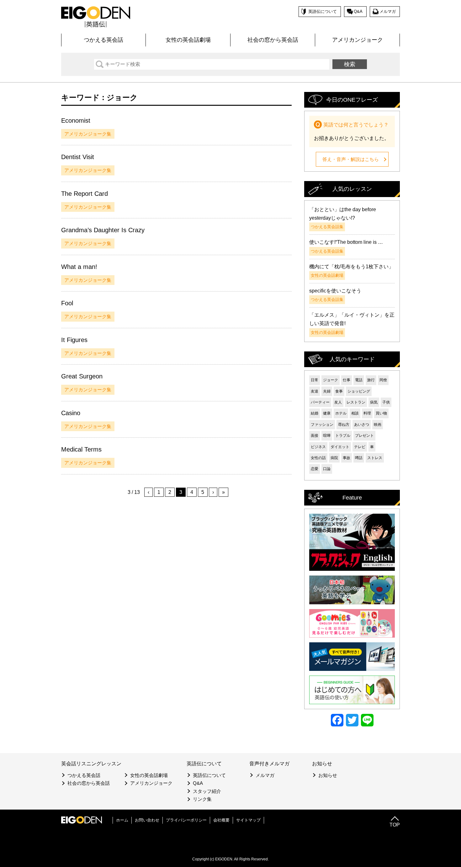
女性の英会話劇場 (188, 40)
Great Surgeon (82, 376)
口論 (327, 469)
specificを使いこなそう (335, 290)
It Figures (74, 339)
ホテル (341, 413)
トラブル (342, 435)
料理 (367, 413)
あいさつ (361, 424)
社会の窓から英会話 (272, 40)
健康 (327, 413)
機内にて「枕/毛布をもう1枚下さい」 (351, 266)
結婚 (314, 413)
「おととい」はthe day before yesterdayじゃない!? (342, 214)
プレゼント (364, 435)
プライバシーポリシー (186, 820)
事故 (346, 458)
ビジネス (318, 447)
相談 (355, 413)
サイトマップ (248, 820)
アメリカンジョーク (357, 40)
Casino (70, 412)
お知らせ (327, 775)
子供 (386, 402)
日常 (314, 380)
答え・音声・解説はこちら (350, 159)
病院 (334, 458)
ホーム (122, 820)
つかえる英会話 (103, 40)
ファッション (322, 424)
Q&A (358, 11)
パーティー (320, 402)
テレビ (359, 447)
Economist (75, 120)
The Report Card (84, 193)
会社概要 (221, 820)
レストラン (356, 402)
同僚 (383, 380)
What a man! (79, 266)
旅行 (371, 380)
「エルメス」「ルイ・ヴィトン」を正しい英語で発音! (352, 319)
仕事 (346, 380)
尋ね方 (343, 424)
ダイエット (340, 447)
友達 (314, 391)
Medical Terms (81, 449)
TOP (394, 824)
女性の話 (318, 458)
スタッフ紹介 (207, 791)
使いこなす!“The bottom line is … (346, 242)
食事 (339, 391)
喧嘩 (327, 435)
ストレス (374, 458)
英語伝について (322, 11)
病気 (374, 402)
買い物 (381, 413)
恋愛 (314, 469)
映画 (377, 424)
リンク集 (202, 799)
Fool (67, 303)
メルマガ (387, 11)
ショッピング (358, 391)
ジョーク (330, 380)
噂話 (359, 458)
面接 (314, 435)
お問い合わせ (147, 820)
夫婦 (327, 391)
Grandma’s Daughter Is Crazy (103, 230)
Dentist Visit (77, 156)
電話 (359, 380)
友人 (338, 402)
